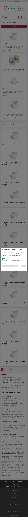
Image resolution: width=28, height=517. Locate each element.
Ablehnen (24, 266)
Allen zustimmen (6, 266)
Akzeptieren (14, 266)
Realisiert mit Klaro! (14, 268)
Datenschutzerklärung (16, 255)
